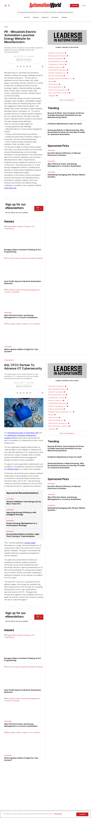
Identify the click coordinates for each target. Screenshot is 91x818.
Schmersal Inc (53, 84)
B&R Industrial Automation (57, 56)
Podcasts (55, 17)
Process (36, 17)
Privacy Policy (58, 813)
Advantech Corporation (56, 53)
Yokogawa (52, 96)
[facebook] (17, 66)
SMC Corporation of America (58, 93)
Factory (27, 17)
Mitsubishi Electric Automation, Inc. (60, 78)
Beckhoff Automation (55, 59)
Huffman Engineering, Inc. (57, 73)
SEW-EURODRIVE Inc (55, 87)
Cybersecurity (9, 360)
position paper (30, 543)
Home (6, 27)
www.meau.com (10, 188)
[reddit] (27, 66)
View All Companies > (67, 100)
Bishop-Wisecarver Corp (56, 61)
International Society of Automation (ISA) (23, 433)
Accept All (82, 814)
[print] (42, 66)
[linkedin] (21, 66)
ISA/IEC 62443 (13, 469)
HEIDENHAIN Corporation (57, 70)
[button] (5, 5)
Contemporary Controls (56, 64)
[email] (30, 66)
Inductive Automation (55, 76)
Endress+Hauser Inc (55, 67)
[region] (45, 814)
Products (45, 17)
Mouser (50, 81)
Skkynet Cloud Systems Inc (57, 90)
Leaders (64, 17)
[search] (9, 5)
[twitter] (24, 66)
